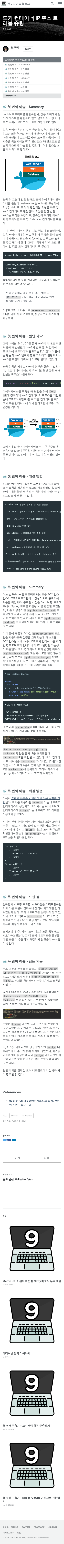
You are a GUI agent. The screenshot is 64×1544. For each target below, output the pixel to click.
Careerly (8, 1532)
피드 (19, 1532)
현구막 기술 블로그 (19, 3)
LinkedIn (52, 1527)
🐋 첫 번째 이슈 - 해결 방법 (17, 73)
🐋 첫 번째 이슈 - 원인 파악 (17, 69)
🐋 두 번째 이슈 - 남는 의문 (17, 91)
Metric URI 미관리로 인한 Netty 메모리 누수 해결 (32, 1281)
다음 (46, 1157)
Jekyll (29, 1537)
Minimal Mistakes (41, 1537)
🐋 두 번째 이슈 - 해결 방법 (17, 82)
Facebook (39, 1527)
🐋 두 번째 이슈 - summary (17, 78)
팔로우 (28, 49)
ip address (27, 1115)
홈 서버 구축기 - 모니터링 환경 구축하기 (26, 1425)
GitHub (14, 1527)
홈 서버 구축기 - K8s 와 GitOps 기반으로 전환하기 (31, 1499)
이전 (17, 1157)
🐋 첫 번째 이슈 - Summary (17, 64)
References (10, 95)
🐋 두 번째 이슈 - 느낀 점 (16, 87)
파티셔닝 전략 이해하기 (16, 1353)
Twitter (26, 1527)
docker (14, 1115)
